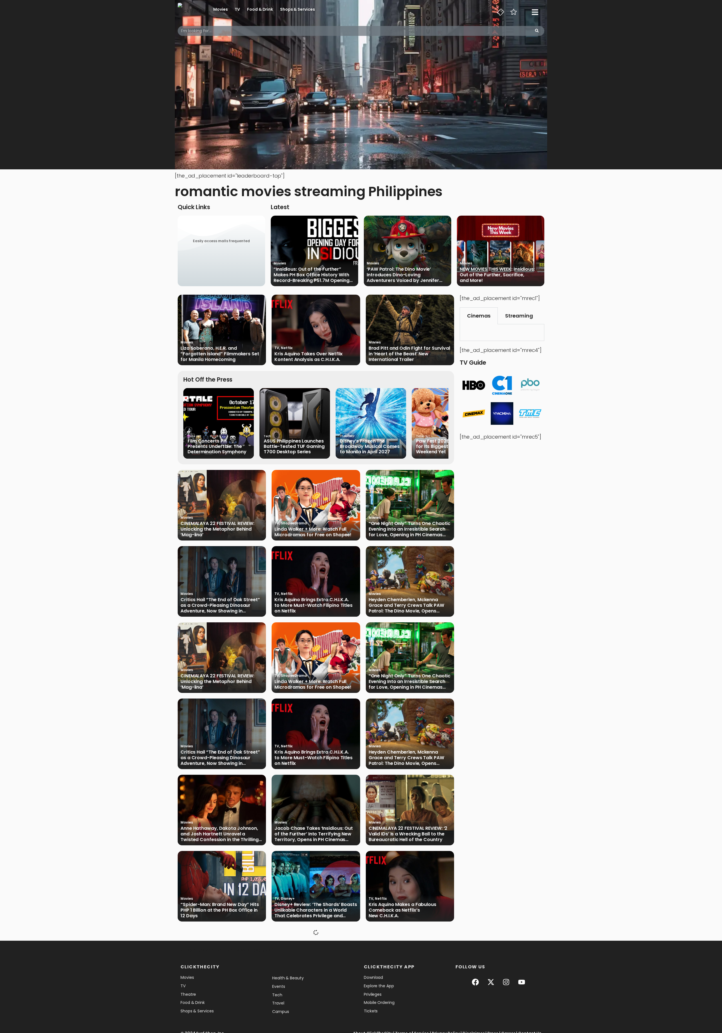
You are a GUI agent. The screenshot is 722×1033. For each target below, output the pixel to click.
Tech (267, 436)
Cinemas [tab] (478, 315)
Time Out (194, 436)
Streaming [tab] (519, 315)
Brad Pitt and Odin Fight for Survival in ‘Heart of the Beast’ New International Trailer (409, 353)
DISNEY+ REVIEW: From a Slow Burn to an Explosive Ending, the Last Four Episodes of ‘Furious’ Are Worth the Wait (221, 986)
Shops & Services (297, 9)
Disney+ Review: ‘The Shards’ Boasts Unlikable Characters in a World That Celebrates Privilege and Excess (315, 910)
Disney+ (288, 898)
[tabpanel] (502, 332)
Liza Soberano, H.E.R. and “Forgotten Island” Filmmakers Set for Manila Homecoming (219, 353)
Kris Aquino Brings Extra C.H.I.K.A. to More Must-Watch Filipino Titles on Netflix (313, 605)
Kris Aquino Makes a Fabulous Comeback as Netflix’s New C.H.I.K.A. (402, 910)
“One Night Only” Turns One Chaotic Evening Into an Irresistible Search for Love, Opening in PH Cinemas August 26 (410, 529)
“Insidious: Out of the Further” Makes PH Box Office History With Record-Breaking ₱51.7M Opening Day (311, 274)
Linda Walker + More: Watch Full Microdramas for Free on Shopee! (312, 532)
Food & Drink (260, 9)
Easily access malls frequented (221, 240)
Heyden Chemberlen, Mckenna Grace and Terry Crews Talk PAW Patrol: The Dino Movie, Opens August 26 (406, 605)
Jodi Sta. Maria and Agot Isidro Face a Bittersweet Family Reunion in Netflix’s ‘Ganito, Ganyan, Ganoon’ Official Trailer (408, 986)
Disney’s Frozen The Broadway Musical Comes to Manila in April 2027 (370, 446)
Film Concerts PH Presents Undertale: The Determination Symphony (217, 446)
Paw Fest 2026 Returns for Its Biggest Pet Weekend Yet (442, 446)
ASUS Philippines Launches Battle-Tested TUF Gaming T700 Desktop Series (294, 446)
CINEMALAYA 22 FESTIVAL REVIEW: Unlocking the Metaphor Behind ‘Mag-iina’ (217, 529)
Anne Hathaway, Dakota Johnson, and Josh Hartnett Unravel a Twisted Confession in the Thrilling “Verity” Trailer (219, 834)
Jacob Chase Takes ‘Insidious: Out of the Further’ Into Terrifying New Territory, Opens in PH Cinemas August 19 (313, 834)
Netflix (286, 347)
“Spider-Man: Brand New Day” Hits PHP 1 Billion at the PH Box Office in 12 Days (219, 910)
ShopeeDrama (294, 523)
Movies (220, 9)
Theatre (346, 436)
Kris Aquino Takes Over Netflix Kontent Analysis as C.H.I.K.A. (308, 356)
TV (237, 9)
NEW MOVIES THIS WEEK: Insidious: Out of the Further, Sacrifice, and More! (497, 274)
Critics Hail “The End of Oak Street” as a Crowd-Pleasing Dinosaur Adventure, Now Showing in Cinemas (220, 605)
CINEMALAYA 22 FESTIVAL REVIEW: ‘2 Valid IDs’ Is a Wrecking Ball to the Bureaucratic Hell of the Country (408, 834)
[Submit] (536, 31)
